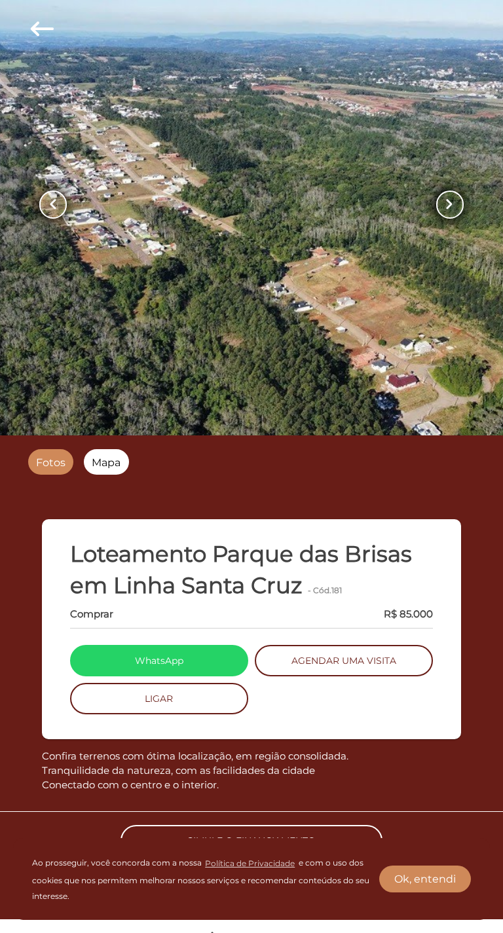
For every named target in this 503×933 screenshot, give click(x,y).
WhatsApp (159, 661)
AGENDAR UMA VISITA (343, 661)
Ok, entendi (425, 879)
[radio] (50, 461)
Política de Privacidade (250, 863)
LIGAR (159, 698)
